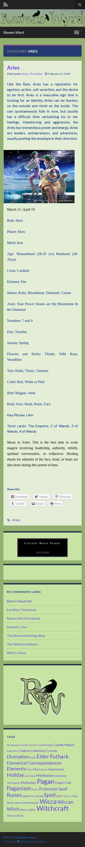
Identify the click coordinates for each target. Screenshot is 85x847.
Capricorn (12, 750)
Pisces (34, 789)
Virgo (75, 795)
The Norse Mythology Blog (26, 635)
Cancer (33, 744)
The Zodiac (36, 73)
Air (8, 744)
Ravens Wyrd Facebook (23, 618)
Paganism (19, 788)
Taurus (67, 795)
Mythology (28, 782)
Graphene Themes (34, 841)
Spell (50, 794)
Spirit (59, 795)
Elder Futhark (52, 756)
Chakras (24, 751)
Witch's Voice (16, 653)
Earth (33, 757)
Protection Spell (53, 788)
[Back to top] (74, 836)
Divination (18, 757)
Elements (16, 768)
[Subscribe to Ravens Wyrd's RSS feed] (5, 3)
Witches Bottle (15, 815)
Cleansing (38, 751)
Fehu (30, 769)
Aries (13, 67)
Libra (32, 775)
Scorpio (39, 795)
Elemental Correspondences (34, 762)
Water (10, 802)
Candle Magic (45, 744)
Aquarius (16, 744)
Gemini (43, 769)
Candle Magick (64, 745)
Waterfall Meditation (27, 802)
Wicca (48, 801)
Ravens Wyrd (13, 32)
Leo (27, 775)
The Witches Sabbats (22, 644)
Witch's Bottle (28, 809)
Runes (14, 794)
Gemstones (56, 769)
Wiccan (65, 802)
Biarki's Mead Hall (19, 601)
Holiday (15, 775)
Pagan (45, 781)
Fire (35, 769)
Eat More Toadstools (21, 610)
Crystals (51, 751)
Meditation (45, 775)
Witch (13, 809)
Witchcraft (52, 808)
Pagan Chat (63, 782)
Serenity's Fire (17, 627)
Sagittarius (28, 795)
